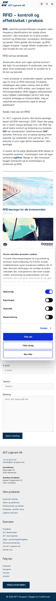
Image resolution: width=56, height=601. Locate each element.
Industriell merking (10, 499)
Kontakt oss (7, 550)
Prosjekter (7, 529)
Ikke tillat (28, 354)
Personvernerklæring (11, 543)
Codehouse (44, 596)
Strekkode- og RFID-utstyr (13, 509)
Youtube (6, 573)
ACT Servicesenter (10, 536)
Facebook (6, 566)
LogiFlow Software (10, 513)
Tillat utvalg (28, 345)
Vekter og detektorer (11, 503)
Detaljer (44, 328)
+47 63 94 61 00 (9, 460)
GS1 (5, 131)
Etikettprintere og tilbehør (13, 506)
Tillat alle (28, 336)
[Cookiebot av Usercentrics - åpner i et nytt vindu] (41, 244)
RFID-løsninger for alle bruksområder (24, 209)
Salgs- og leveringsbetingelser (15, 539)
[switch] (49, 300)
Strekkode (8, 62)
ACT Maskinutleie (10, 532)
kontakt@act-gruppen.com (13, 462)
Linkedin (6, 576)
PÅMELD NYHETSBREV (16, 585)
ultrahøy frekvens (12, 134)
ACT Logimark (14, 118)
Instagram (7, 569)
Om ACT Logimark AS (11, 546)
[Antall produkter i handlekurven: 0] (52, 4)
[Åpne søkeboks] (47, 4)
